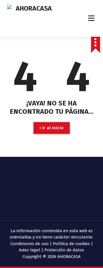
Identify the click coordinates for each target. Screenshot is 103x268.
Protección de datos (64, 250)
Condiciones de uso (29, 243)
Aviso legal (29, 250)
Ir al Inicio (52, 127)
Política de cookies (71, 243)
